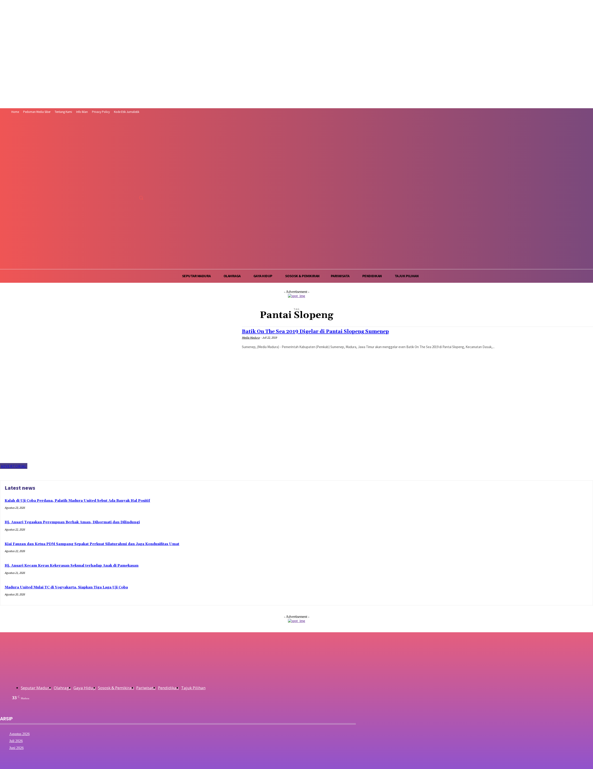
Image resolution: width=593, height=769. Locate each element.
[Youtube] (142, 187)
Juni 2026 (16, 748)
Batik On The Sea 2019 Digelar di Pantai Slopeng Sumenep (315, 332)
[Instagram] (125, 187)
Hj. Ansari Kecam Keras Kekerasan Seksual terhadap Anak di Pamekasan (72, 565)
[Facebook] (116, 187)
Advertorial (13, 466)
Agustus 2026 (19, 734)
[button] (141, 197)
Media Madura (251, 338)
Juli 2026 (16, 741)
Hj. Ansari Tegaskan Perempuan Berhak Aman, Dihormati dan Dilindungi (72, 522)
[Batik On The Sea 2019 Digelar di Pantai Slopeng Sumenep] (118, 398)
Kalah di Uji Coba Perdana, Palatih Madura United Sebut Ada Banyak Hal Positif (77, 501)
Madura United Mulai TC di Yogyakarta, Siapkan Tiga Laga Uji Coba (66, 587)
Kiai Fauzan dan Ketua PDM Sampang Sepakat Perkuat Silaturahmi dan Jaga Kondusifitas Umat (92, 544)
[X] (133, 187)
